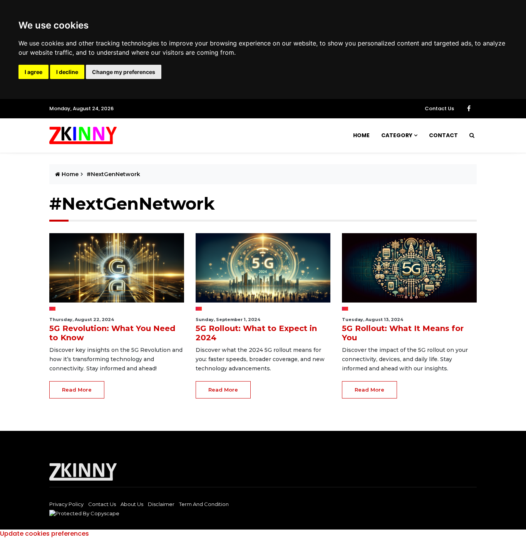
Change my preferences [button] (123, 72)
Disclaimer (161, 504)
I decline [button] (67, 72)
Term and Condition (204, 504)
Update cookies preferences (44, 533)
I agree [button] (33, 72)
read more (77, 390)
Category (396, 135)
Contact (443, 135)
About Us (132, 504)
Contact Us (439, 108)
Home (361, 135)
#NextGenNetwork (113, 174)
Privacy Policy (66, 504)
